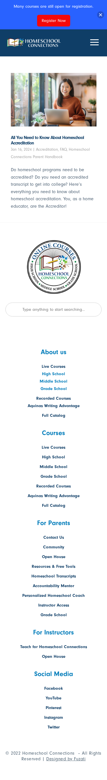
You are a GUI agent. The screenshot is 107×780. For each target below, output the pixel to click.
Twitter (54, 727)
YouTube (53, 698)
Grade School (54, 388)
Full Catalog (53, 415)
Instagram (53, 717)
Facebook (53, 688)
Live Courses (53, 366)
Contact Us (53, 537)
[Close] (100, 14)
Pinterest (53, 707)
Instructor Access (53, 605)
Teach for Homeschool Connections (53, 646)
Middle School (53, 381)
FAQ (63, 149)
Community (53, 547)
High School (53, 373)
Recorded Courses (53, 398)
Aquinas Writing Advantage (54, 405)
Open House (53, 556)
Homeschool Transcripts (53, 576)
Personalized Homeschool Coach (53, 595)
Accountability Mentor (53, 585)
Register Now (54, 20)
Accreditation (47, 149)
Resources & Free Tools (53, 566)
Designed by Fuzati (66, 758)
